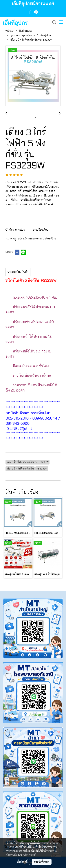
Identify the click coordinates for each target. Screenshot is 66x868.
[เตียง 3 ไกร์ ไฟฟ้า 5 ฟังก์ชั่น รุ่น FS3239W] (33, 76)
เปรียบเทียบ (42, 229)
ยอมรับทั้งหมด (41, 861)
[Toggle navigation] (61, 22)
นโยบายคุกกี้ (29, 854)
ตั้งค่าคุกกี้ (22, 861)
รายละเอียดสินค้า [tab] (18, 272)
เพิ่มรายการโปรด (17, 229)
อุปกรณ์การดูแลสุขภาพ (30, 238)
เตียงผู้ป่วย (50, 238)
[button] (53, 22)
